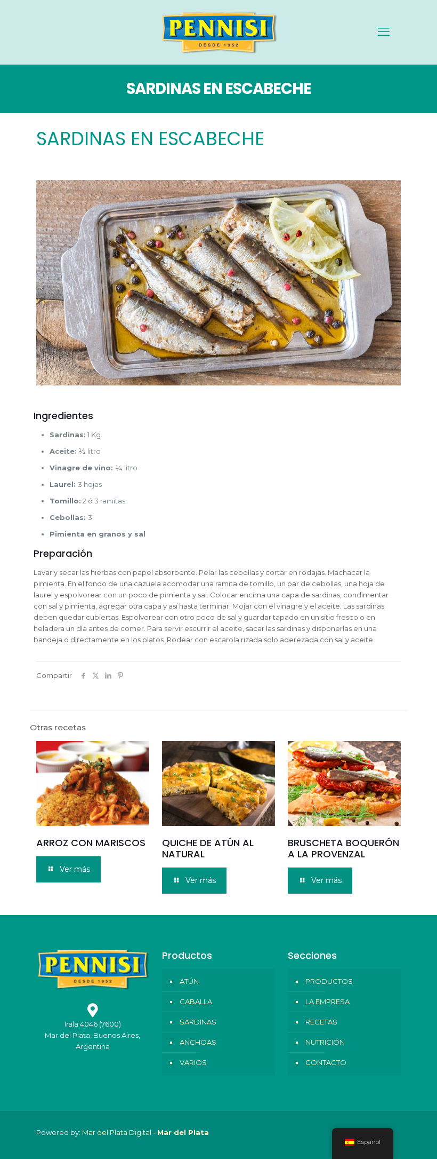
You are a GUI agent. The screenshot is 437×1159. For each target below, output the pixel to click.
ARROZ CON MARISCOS (90, 842)
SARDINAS (198, 1022)
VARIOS (193, 1062)
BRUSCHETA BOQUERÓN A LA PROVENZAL (343, 848)
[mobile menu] (384, 32)
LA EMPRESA (327, 1001)
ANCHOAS (198, 1042)
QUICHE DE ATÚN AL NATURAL (208, 848)
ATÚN (189, 981)
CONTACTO (325, 1062)
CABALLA (196, 1001)
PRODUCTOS (329, 981)
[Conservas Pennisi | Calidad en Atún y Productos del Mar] (218, 32)
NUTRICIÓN (325, 1042)
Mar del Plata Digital (116, 1132)
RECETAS (321, 1022)
